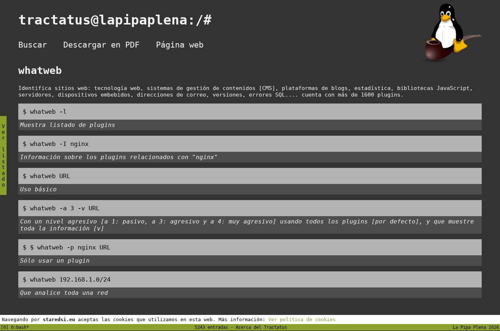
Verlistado (3, 155)
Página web (180, 44)
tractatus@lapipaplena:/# (123, 19)
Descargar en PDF (101, 44)
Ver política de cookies (302, 319)
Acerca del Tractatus (261, 327)
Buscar (32, 44)
